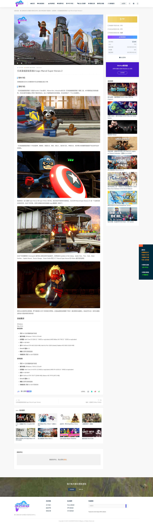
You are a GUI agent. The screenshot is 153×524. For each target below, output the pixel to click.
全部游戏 (54, 10)
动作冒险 (33, 67)
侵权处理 (48, 511)
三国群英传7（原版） (88, 424)
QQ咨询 (123, 57)
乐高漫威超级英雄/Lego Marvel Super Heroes (28, 402)
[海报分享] (98, 391)
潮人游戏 (23, 391)
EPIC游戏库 (70, 508)
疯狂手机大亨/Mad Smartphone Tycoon (119, 205)
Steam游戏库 (70, 505)
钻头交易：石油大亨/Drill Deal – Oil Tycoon (121, 222)
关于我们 (48, 505)
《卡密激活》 (145, 274)
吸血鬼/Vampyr (112, 134)
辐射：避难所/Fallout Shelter (93, 402)
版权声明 (48, 508)
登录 (65, 459)
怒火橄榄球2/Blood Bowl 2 (45, 438)
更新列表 (81, 489)
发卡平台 (145, 267)
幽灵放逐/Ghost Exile (87, 438)
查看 (135, 41)
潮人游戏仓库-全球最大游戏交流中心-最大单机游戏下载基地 (35, 10)
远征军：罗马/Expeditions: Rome (69, 424)
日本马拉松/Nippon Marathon (68, 438)
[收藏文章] (88, 391)
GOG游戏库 (70, 511)
